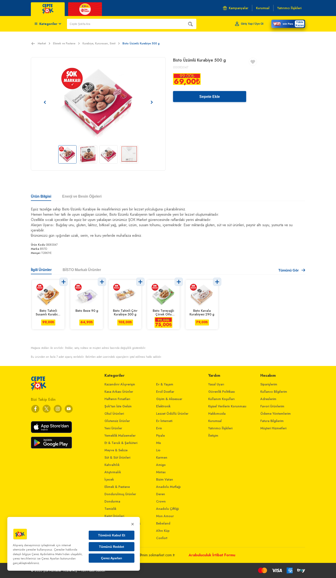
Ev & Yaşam (164, 384)
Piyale (160, 435)
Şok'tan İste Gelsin (118, 406)
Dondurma (112, 501)
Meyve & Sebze (116, 450)
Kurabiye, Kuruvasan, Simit (99, 43)
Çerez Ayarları (111, 558)
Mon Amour (165, 516)
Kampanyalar (238, 8)
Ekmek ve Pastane (64, 43)
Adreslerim (268, 399)
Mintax (161, 472)
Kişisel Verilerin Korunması (227, 406)
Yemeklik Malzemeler (120, 435)
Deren (160, 494)
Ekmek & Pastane (117, 486)
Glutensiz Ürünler (117, 421)
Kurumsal (215, 421)
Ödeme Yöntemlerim (275, 413)
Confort (161, 538)
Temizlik (110, 508)
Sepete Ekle (209, 97)
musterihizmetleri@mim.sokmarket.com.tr (144, 555)
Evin (159, 428)
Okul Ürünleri (114, 413)
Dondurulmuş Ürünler (120, 494)
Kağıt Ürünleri (114, 516)
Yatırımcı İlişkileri (220, 428)
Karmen (161, 457)
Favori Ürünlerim (272, 406)
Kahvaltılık (112, 464)
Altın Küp (163, 530)
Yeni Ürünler (113, 428)
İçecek (109, 479)
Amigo (161, 464)
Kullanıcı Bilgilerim (273, 391)
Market (42, 43)
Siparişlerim (268, 384)
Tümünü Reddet (111, 546)
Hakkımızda (217, 413)
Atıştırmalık (112, 472)
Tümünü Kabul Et (111, 535)
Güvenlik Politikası (221, 391)
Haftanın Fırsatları (117, 399)
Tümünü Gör (288, 270)
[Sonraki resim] (152, 102)
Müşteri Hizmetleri (273, 428)
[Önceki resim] (45, 102)
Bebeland (163, 523)
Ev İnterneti (164, 421)
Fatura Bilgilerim (272, 421)
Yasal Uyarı (216, 384)
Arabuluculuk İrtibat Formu (212, 555)
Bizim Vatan (164, 479)
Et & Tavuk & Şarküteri (120, 443)
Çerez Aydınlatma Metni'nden (51, 554)
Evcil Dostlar (165, 391)
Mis (158, 443)
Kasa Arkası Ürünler (118, 391)
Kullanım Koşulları (221, 399)
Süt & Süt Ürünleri (117, 457)
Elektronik (163, 406)
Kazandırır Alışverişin (119, 384)
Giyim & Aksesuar (169, 399)
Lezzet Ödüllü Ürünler (172, 413)
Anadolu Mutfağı (168, 486)
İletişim (213, 435)
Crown (161, 501)
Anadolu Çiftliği (167, 508)
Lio (158, 450)
